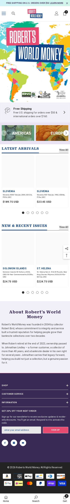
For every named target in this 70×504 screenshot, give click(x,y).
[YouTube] (23, 443)
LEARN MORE (56, 3)
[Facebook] (5, 443)
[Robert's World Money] (18, 133)
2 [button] (35, 97)
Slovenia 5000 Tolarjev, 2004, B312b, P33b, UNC (17, 196)
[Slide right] (64, 113)
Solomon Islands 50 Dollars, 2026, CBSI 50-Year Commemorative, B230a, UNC (18, 274)
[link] (36, 498)
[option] (35, 3)
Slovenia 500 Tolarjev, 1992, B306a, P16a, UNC (51, 196)
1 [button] (31, 97)
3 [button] (39, 97)
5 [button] (42, 213)
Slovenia (9, 191)
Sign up (55, 430)
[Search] (13, 14)
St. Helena (44, 268)
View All (63, 150)
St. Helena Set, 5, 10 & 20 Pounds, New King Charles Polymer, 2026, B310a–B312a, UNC (52, 274)
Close (67, 3)
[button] (66, 133)
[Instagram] (14, 443)
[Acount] (56, 14)
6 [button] (47, 213)
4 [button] (37, 213)
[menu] (4, 14)
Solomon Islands (15, 268)
